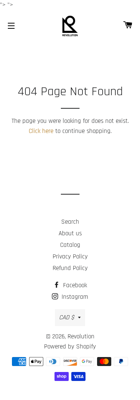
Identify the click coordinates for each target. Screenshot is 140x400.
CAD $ (66, 317)
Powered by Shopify (70, 346)
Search (70, 222)
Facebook (74, 285)
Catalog (70, 245)
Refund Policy (70, 268)
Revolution (81, 336)
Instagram (74, 297)
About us (70, 233)
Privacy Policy (70, 256)
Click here (41, 131)
